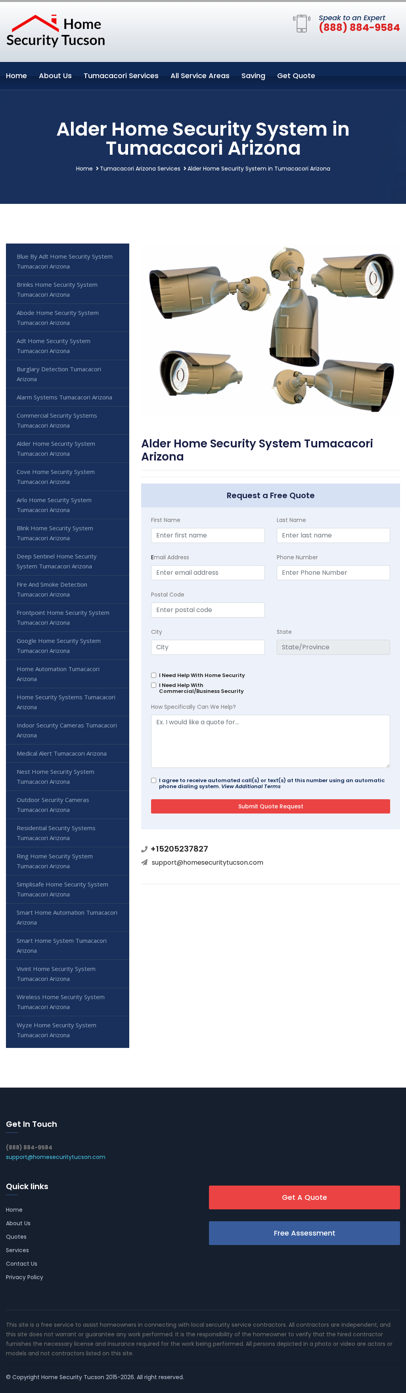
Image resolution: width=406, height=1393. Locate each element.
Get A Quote (304, 1197)
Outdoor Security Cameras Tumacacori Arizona (53, 805)
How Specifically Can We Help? (193, 707)
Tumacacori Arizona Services (140, 169)
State (284, 632)
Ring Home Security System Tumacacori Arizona (55, 861)
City (156, 632)
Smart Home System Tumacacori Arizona (62, 945)
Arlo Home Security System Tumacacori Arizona (54, 505)
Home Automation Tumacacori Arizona (58, 674)
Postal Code (167, 595)
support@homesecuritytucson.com (207, 862)
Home (16, 76)
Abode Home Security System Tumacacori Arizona (58, 317)
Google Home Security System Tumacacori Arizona (59, 645)
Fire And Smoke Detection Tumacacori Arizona (52, 589)
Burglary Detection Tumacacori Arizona (59, 374)
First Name (165, 520)
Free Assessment (304, 1233)
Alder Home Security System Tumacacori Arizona (56, 448)
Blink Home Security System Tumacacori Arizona (55, 533)
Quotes (16, 1237)
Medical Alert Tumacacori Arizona (62, 753)
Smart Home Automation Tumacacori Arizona (67, 917)
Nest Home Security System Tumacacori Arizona (55, 776)
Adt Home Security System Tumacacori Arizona (53, 346)
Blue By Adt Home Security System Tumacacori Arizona (65, 261)
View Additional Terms (251, 786)
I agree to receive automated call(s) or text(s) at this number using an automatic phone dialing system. (272, 783)
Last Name (291, 520)
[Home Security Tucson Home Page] (55, 30)
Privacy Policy (24, 1277)
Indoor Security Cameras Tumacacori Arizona (67, 730)
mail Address (170, 557)
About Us (55, 76)
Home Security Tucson (72, 1377)
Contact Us (21, 1264)
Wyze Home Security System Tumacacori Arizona (56, 1030)
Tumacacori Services (121, 76)
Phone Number (297, 557)
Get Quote (296, 76)
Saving (253, 76)
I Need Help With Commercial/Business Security (201, 688)
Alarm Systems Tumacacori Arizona (64, 397)
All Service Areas (200, 76)
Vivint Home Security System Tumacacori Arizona (56, 973)
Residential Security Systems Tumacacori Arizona (56, 833)
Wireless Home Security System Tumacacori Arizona (61, 1002)
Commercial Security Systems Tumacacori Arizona (57, 420)
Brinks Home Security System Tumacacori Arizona (57, 289)
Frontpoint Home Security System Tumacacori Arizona (63, 617)
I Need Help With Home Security (202, 675)
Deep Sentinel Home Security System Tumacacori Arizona (57, 561)
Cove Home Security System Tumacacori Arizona (56, 476)
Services (17, 1250)
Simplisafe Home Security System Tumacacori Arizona (62, 889)
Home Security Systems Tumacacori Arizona (66, 702)
